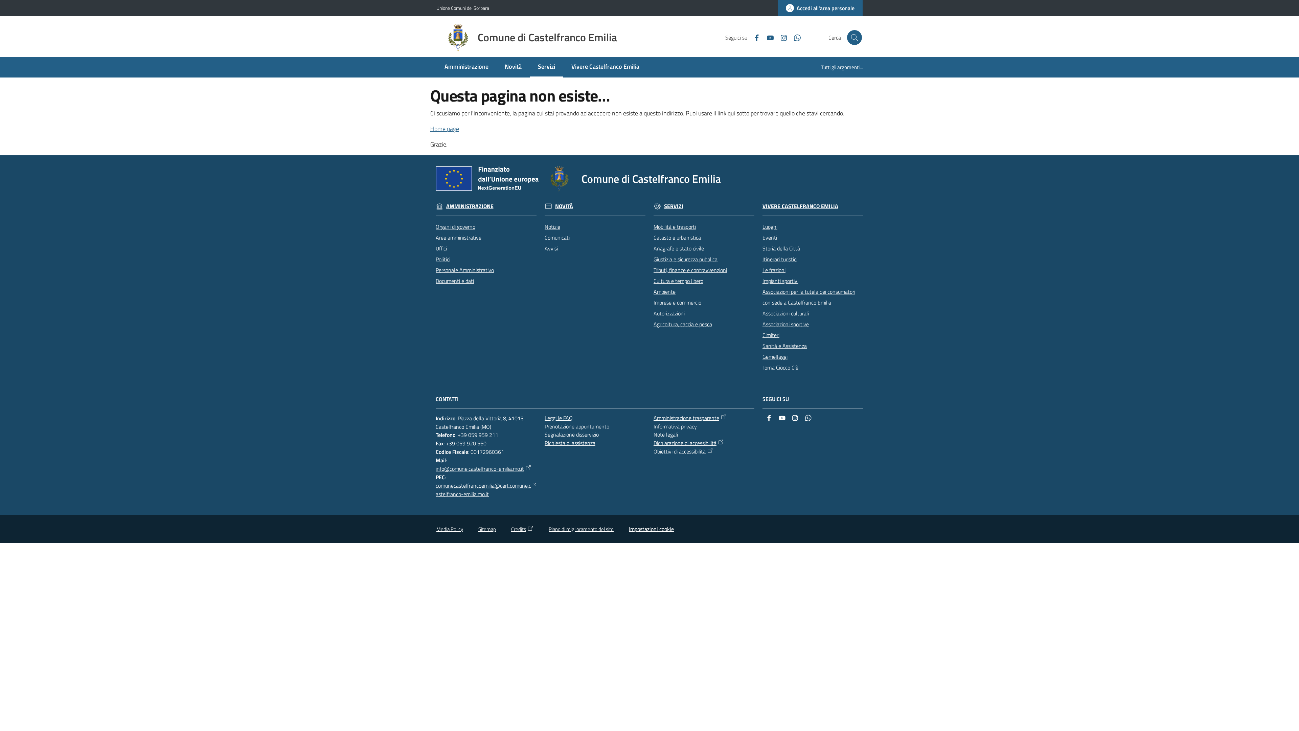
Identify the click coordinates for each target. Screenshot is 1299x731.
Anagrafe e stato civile (679, 248)
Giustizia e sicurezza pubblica (685, 259)
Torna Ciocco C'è (780, 367)
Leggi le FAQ (559, 418)
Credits (518, 529)
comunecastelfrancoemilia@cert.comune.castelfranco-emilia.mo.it (483, 490)
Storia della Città (781, 248)
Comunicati (557, 238)
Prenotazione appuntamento (577, 426)
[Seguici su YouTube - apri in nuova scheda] (767, 37)
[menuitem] (466, 67)
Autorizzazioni (669, 313)
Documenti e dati (455, 281)
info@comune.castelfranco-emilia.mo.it (480, 469)
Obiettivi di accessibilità (680, 451)
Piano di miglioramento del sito (581, 529)
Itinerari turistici (779, 259)
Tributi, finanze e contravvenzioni (690, 270)
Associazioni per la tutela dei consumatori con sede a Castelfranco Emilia (808, 297)
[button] (854, 37)
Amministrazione (470, 206)
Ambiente (665, 292)
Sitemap (487, 529)
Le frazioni (773, 270)
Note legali (666, 434)
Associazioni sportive (785, 324)
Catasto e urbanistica (677, 238)
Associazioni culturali (785, 313)
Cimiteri (770, 335)
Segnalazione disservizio (572, 434)
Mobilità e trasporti (675, 227)
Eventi (769, 238)
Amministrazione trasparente (686, 418)
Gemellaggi (775, 357)
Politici (443, 259)
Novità (564, 206)
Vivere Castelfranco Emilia (800, 206)
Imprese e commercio (677, 302)
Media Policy (449, 529)
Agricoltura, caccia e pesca (683, 324)
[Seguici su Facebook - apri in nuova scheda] (754, 37)
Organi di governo (455, 227)
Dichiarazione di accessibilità (685, 443)
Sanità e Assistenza (784, 346)
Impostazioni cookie (651, 529)
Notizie (552, 227)
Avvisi (551, 248)
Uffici (441, 248)
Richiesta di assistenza (570, 443)
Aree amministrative (458, 238)
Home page (444, 128)
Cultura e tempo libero (678, 281)
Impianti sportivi (780, 281)
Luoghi (769, 227)
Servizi (673, 206)
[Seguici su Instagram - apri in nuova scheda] (781, 37)
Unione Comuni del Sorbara (462, 8)
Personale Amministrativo (465, 270)
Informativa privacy (675, 426)
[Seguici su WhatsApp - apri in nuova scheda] (794, 37)
